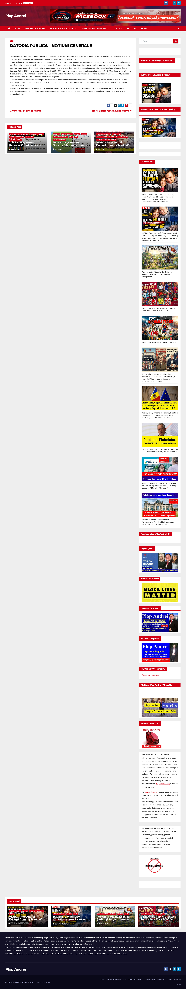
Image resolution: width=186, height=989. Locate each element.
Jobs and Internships (35, 29)
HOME (17, 29)
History (40, 134)
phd (11, 41)
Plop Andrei (15, 16)
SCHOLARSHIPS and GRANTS (63, 29)
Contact (117, 29)
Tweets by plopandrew (151, 675)
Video (144, 29)
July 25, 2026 (16, 923)
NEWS (27, 137)
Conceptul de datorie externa (26, 110)
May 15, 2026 (104, 923)
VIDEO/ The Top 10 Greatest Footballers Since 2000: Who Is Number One (159, 919)
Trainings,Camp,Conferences (95, 29)
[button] (174, 29)
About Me (131, 29)
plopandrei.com (151, 792)
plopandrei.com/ (163, 784)
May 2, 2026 (147, 923)
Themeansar (46, 982)
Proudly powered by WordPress (16, 982)
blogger (33, 134)
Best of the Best (23, 134)
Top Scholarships (16, 139)
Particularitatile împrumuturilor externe (110, 110)
